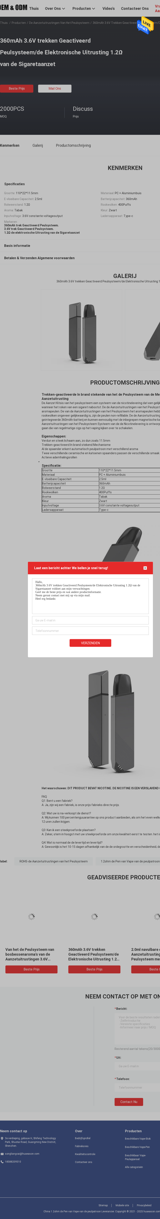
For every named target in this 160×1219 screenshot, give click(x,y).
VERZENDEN (90, 643)
